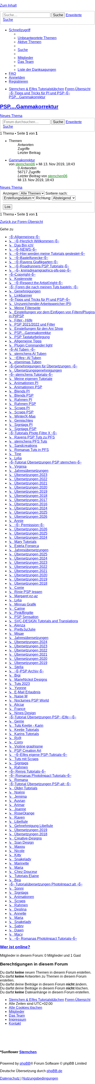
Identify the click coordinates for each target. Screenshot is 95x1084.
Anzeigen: (11, 193)
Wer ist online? (15, 947)
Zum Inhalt (8, 5)
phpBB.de (54, 1071)
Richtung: (44, 198)
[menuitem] (37, 38)
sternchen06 (25, 164)
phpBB (25, 1063)
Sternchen (28, 1052)
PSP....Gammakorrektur (29, 106)
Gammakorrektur (22, 160)
